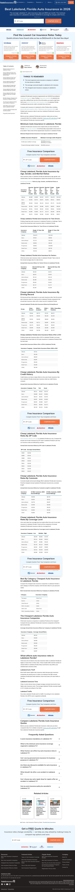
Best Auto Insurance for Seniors (50, 860)
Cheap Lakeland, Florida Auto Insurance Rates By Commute (9, 90)
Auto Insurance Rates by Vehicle (9, 868)
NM (57, 875)
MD (36, 875)
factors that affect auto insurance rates (37, 102)
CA (9, 875)
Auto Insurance (20, 2)
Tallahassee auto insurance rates (46, 109)
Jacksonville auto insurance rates (28, 109)
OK (66, 875)
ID (23, 875)
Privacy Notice (66, 862)
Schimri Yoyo (43, 67)
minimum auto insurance (30, 128)
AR (7, 875)
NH (53, 875)
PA (70, 875)
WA (13, 878)
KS (28, 875)
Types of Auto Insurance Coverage (30, 857)
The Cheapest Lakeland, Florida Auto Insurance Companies (10, 102)
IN (25, 875)
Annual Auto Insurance (26, 181)
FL (18, 875)
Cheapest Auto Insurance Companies (10, 863)
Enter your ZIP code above (50, 118)
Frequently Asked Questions (9, 113)
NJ (55, 875)
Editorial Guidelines (67, 859)
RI (71, 875)
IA (27, 875)
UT (7, 878)
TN (4, 878)
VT (9, 878)
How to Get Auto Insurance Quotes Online (30, 862)
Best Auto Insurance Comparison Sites (9, 857)
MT (48, 875)
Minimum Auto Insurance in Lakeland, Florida (8, 69)
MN (42, 875)
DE (16, 875)
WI (17, 878)
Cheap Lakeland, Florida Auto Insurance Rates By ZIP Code (9, 86)
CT (13, 875)
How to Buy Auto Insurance (28, 865)
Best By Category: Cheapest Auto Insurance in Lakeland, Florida (10, 98)
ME (34, 875)
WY (20, 878)
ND (62, 875)
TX (5, 878)
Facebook (2, 884)
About (49, 2)
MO (46, 875)
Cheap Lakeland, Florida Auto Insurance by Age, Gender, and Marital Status (9, 73)
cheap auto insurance (45, 98)
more (16, 50)
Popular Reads (46, 854)
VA (11, 878)
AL (2, 875)
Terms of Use (58, 24)
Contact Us (65, 867)
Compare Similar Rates (11, 57)
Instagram (10, 884)
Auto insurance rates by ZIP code (29, 438)
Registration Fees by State (49, 868)
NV (51, 875)
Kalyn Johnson (28, 67)
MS (43, 875)
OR (68, 875)
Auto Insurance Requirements (29, 868)
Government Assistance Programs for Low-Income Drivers (50, 865)
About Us (64, 857)
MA (38, 875)
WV (16, 878)
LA (32, 875)
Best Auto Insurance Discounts (29, 859)
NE (49, 875)
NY (58, 875)
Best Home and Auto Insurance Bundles (50, 857)
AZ (5, 875)
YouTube (7, 884)
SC (73, 875)
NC (60, 875)
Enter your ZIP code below (50, 728)
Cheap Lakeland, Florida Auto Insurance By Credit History (9, 82)
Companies (30, 2)
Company (65, 854)
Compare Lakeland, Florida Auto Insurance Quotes (10, 110)
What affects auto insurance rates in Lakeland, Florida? (9, 106)
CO (11, 875)
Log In (71, 2)
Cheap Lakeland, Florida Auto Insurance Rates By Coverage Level (9, 94)
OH (64, 875)
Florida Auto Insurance (49, 822)
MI (40, 875)
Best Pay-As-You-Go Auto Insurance (51, 863)
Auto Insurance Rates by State (34, 822)
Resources (39, 2)
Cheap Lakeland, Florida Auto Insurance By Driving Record (9, 78)
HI (21, 875)
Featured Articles (26, 854)
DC (14, 875)
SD (2, 878)
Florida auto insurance (26, 98)
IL (24, 875)
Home (23, 822)
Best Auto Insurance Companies (9, 860)
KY (30, 875)
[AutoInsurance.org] (8, 881)
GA (20, 875)
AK (3, 875)
